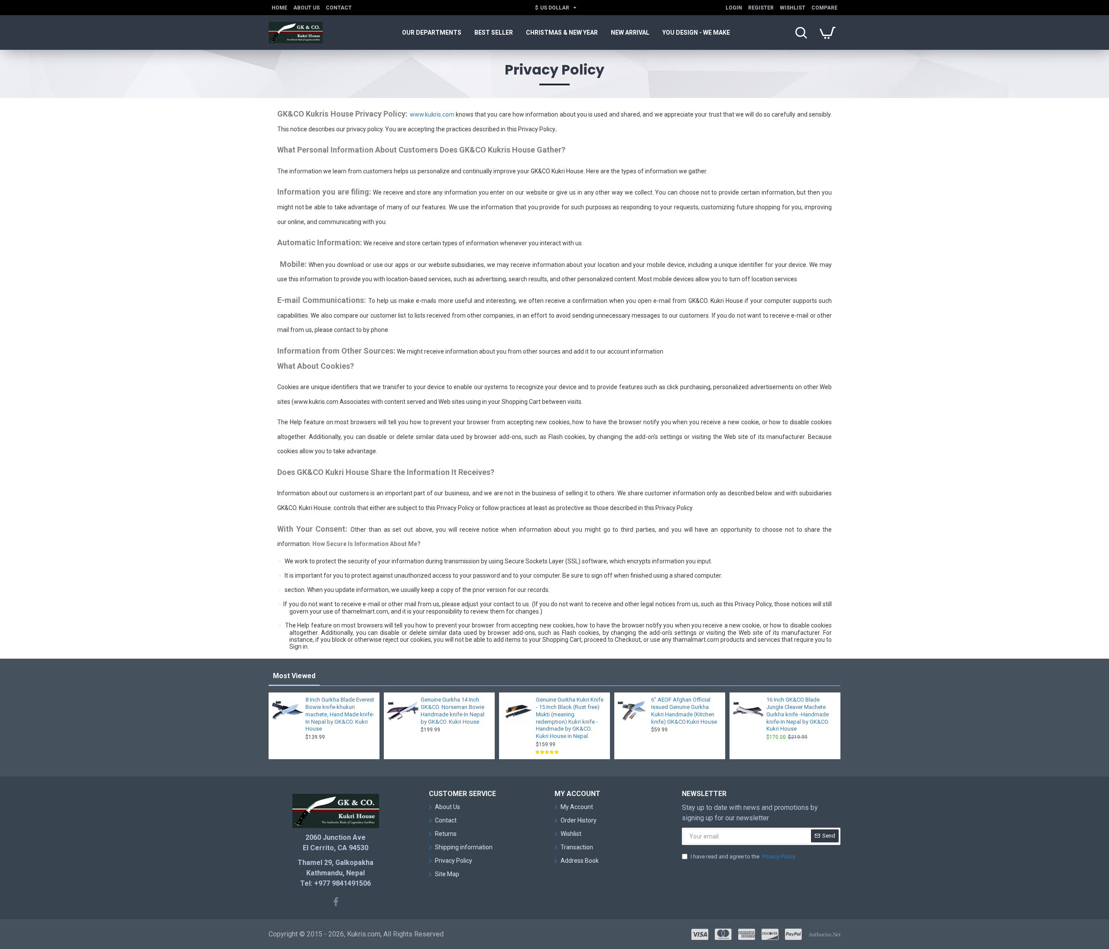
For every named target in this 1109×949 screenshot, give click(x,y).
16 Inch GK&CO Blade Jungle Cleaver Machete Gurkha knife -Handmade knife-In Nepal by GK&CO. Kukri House (797, 714)
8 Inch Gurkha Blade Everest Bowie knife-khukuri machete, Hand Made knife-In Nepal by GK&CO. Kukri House (339, 714)
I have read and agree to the (743, 856)
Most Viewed (294, 676)
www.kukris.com (432, 114)
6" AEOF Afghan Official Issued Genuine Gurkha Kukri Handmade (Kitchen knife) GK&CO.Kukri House (684, 710)
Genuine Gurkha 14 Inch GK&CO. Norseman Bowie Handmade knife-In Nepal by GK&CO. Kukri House (452, 710)
